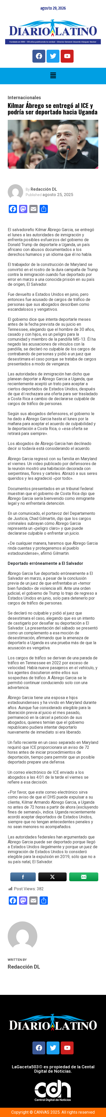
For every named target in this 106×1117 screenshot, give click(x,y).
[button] (53, 76)
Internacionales (24, 97)
